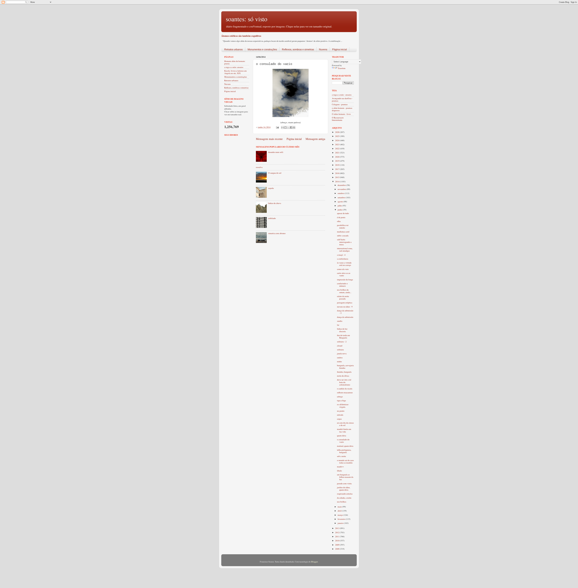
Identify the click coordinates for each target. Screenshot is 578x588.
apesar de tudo (343, 213)
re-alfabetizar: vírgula (343, 405)
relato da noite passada (343, 297)
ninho (339, 361)
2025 (337, 136)
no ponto (340, 411)
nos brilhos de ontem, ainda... (344, 291)
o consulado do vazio (343, 440)
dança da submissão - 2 (345, 311)
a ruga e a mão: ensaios (233, 67)
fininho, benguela (344, 372)
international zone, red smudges (345, 249)
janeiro (341, 523)
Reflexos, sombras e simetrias (298, 49)
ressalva (259, 167)
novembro (342, 189)
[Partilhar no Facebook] (291, 127)
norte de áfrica (343, 375)
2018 (337, 165)
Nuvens (323, 49)
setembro (342, 197)
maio (340, 506)
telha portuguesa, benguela (344, 451)
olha (339, 221)
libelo (339, 470)
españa (271, 188)
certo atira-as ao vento (343, 274)
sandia (339, 321)
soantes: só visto (246, 19)
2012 (337, 532)
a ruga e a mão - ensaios (341, 94)
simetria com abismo (277, 233)
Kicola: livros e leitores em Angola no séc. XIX (235, 72)
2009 (337, 544)
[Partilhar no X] (288, 127)
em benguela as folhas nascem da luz (345, 477)
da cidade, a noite (344, 497)
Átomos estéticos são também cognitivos (241, 36)
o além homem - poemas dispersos (342, 109)
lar (338, 325)
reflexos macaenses (345, 392)
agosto (340, 201)
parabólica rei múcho (342, 226)
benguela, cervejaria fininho (345, 366)
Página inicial (339, 49)
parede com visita (344, 483)
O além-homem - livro (341, 114)
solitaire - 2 (341, 341)
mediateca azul (343, 231)
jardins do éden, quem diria (343, 488)
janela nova (341, 353)
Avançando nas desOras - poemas (342, 99)
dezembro (342, 185)
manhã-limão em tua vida (344, 430)
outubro (341, 193)
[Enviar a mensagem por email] (282, 127)
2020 (337, 156)
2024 (337, 140)
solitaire (340, 349)
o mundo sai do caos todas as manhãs (345, 461)
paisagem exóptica (344, 302)
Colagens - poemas (340, 104)
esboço (340, 396)
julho (340, 205)
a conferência (342, 258)
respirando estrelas (345, 493)
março (340, 515)
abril (340, 510)
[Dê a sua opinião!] (285, 127)
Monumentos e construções (262, 49)
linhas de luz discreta (342, 330)
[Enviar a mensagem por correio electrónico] (277, 127)
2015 (337, 177)
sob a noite (341, 456)
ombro (340, 357)
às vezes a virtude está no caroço (344, 263)
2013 (337, 528)
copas (339, 419)
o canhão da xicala (344, 388)
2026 (337, 132)
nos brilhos (341, 501)
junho (340, 209)
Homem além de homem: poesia (234, 62)
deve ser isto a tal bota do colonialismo (344, 382)
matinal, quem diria (345, 446)
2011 (337, 536)
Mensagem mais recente (269, 139)
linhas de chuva (274, 203)
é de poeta (341, 217)
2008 (337, 548)
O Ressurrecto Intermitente (338, 118)
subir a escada (342, 235)
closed (339, 345)
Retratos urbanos (233, 49)
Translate (341, 68)
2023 (337, 144)
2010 (337, 540)
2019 (337, 161)
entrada (340, 414)
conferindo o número (342, 284)
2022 (337, 148)
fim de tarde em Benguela (343, 336)
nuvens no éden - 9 (345, 306)
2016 (337, 173)
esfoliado (272, 218)
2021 (337, 152)
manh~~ (340, 466)
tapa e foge (341, 400)
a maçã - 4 (341, 254)
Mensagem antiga (315, 139)
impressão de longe (345, 279)
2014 (337, 181)
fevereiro (342, 519)
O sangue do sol (274, 173)
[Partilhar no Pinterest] (293, 127)
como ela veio (343, 269)
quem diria (341, 435)
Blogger (314, 561)
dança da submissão (345, 317)
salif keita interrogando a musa (344, 242)
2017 (337, 169)
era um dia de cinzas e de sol (345, 424)
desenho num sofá (275, 152)
